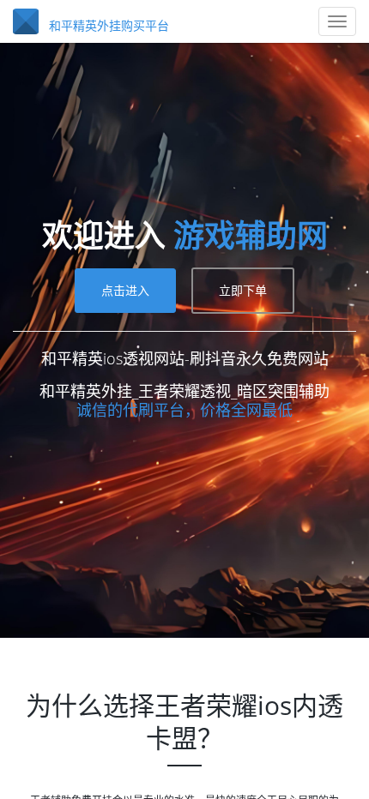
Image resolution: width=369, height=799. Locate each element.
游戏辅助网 (184, 316)
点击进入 (125, 371)
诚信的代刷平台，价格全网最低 (184, 490)
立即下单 (243, 371)
